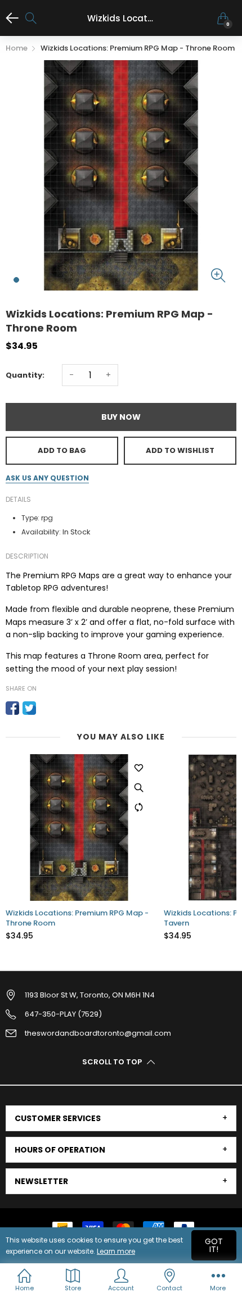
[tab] (121, 1118)
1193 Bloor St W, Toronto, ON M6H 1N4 (90, 995)
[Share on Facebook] (12, 708)
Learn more (116, 1251)
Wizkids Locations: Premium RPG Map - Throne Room (77, 918)
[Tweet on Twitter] (29, 708)
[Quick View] (138, 787)
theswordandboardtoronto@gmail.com (98, 1033)
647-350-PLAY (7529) (63, 1014)
